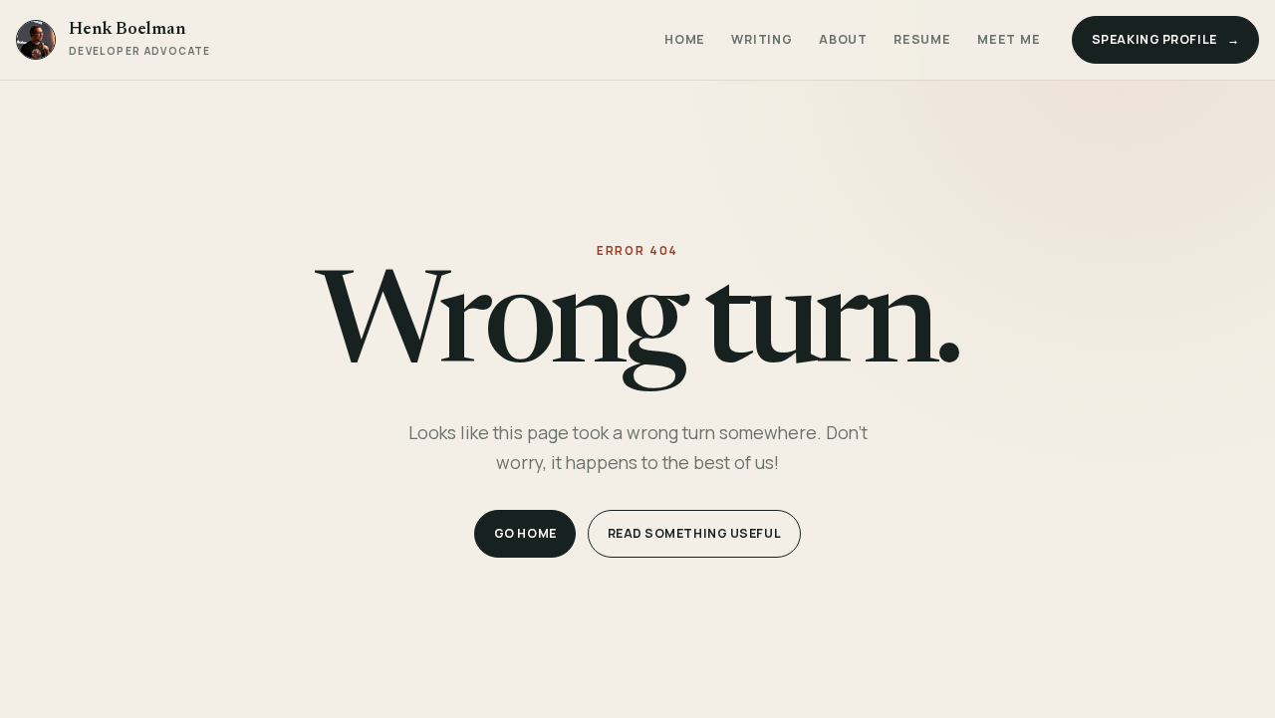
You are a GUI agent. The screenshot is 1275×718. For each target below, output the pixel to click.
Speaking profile (1166, 39)
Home (684, 39)
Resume (922, 39)
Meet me (1008, 39)
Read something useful (695, 533)
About (843, 39)
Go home (525, 533)
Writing (761, 39)
